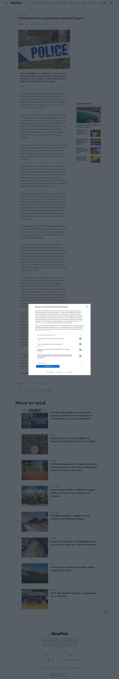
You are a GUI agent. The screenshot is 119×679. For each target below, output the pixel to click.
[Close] (87, 307)
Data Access (59, 372)
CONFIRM (48, 366)
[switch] (79, 338)
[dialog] (59, 339)
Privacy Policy (68, 372)
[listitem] (59, 335)
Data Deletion (50, 372)
